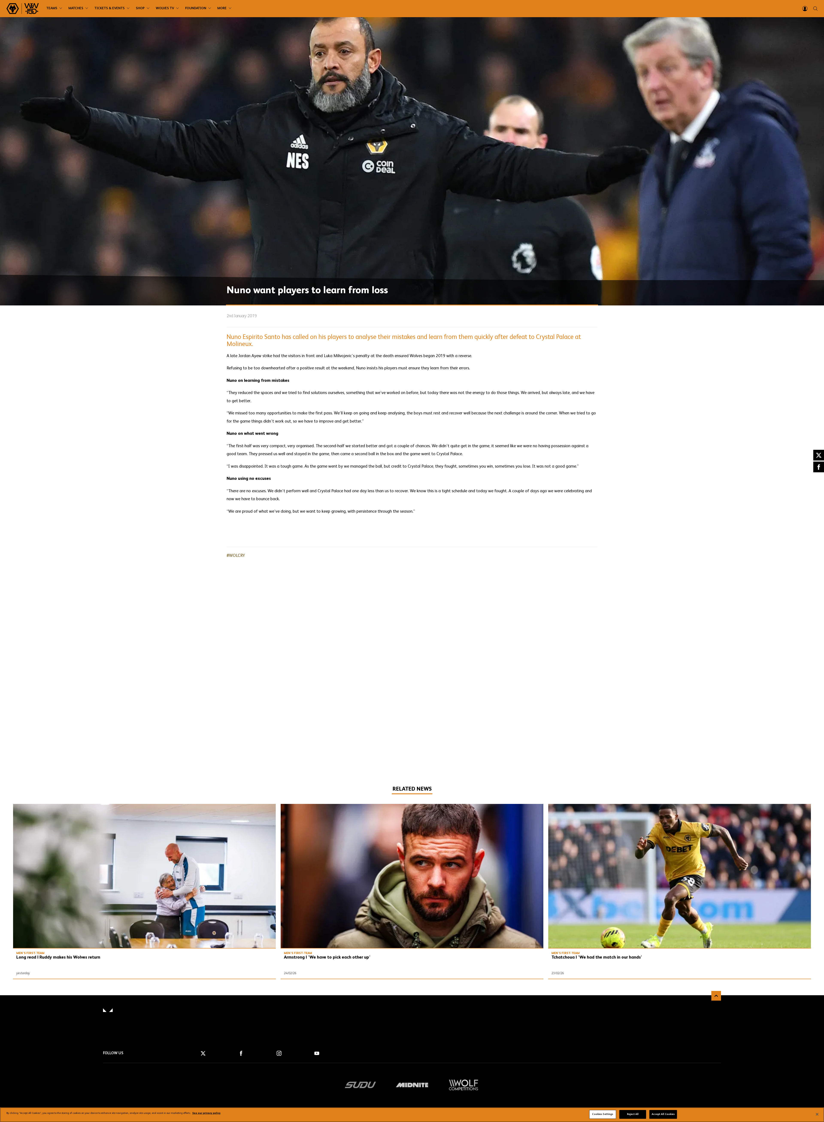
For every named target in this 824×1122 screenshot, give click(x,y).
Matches (75, 8)
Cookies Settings (602, 1114)
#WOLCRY (236, 556)
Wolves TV (165, 8)
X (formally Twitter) (818, 455)
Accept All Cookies (663, 1114)
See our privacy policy (206, 1113)
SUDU (360, 1085)
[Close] (817, 1114)
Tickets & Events (109, 8)
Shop (140, 8)
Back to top (716, 996)
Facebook (818, 467)
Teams (51, 8)
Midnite (412, 1085)
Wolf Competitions (463, 1085)
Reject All (632, 1114)
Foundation (195, 8)
